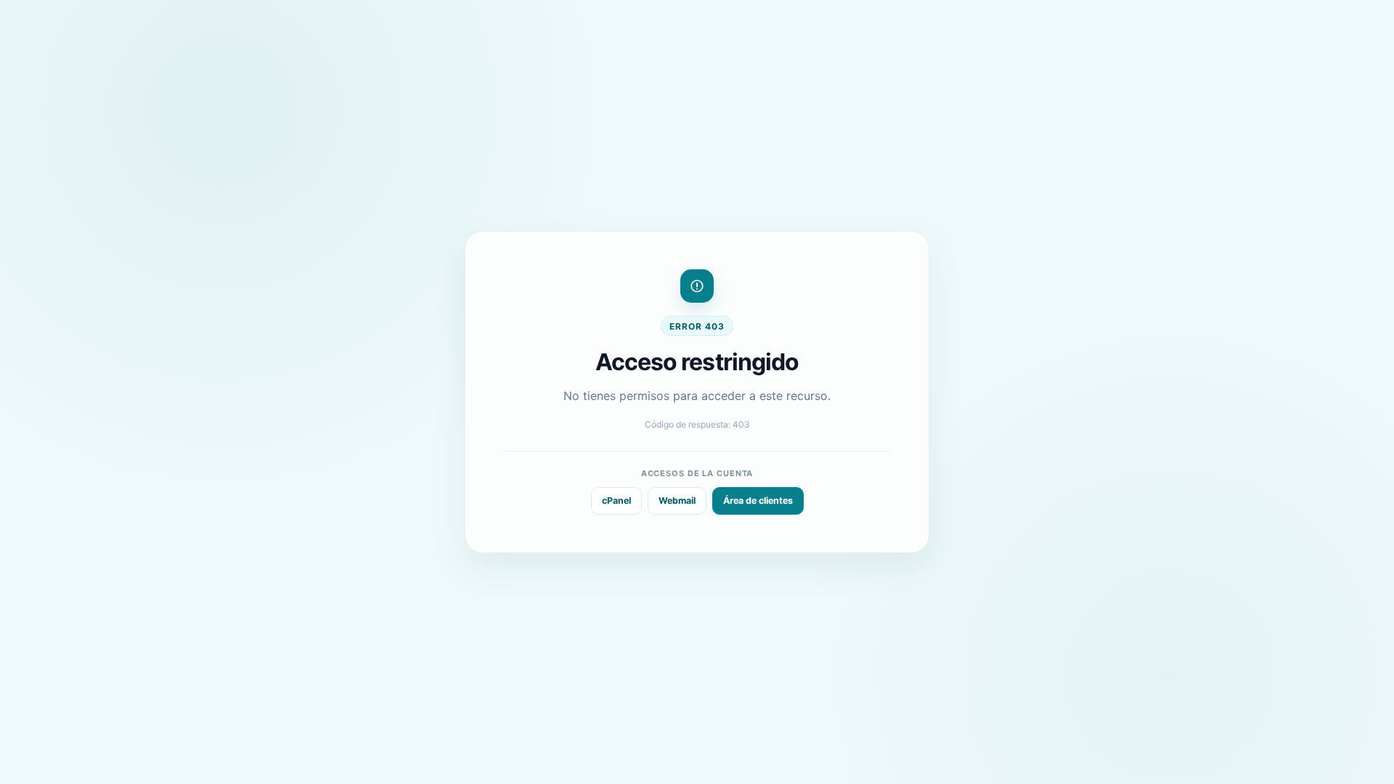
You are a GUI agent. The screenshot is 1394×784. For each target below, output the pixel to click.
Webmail (677, 500)
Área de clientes (758, 500)
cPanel (616, 500)
